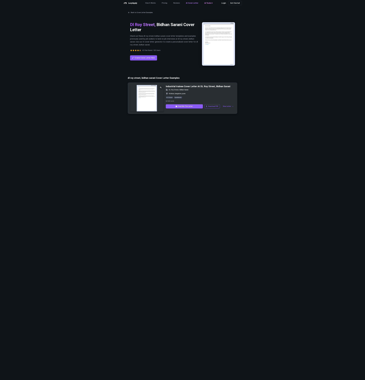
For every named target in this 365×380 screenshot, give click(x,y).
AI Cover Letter (192, 3)
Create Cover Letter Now (145, 58)
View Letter (227, 106)
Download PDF (213, 106)
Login (223, 3)
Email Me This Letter (185, 106)
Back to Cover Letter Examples (142, 12)
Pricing (164, 3)
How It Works (150, 3)
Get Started (235, 3)
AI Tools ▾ (208, 3)
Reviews (176, 3)
